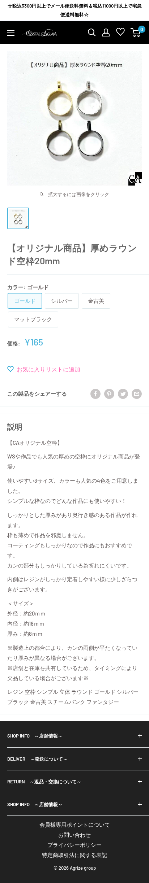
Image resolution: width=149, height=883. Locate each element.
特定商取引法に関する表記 (74, 855)
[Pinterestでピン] (109, 393)
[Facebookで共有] (95, 393)
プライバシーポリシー (74, 844)
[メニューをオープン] (10, 33)
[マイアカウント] (106, 32)
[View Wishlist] (120, 33)
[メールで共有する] (137, 393)
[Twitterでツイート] (123, 393)
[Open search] (92, 32)
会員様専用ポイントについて (74, 824)
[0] (135, 32)
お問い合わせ (74, 834)
